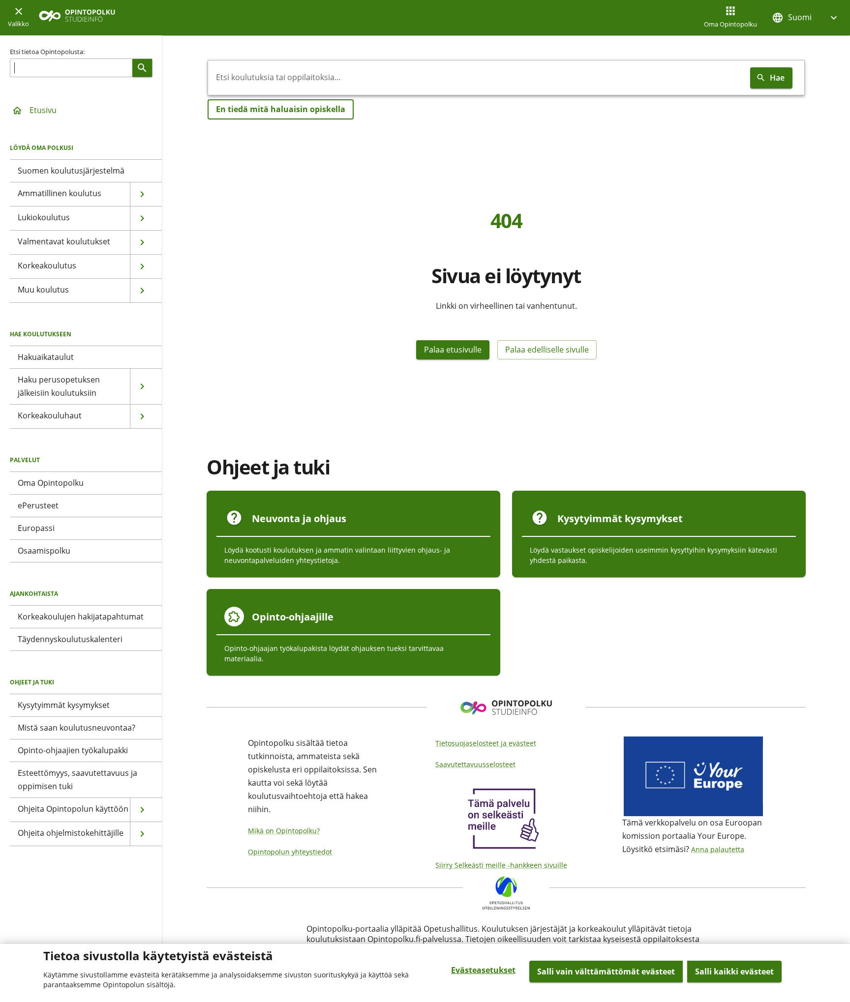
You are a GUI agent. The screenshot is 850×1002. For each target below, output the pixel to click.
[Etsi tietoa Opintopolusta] (142, 68)
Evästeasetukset (483, 970)
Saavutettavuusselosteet (475, 764)
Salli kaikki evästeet (734, 971)
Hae (777, 77)
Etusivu (43, 110)
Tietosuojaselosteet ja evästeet (485, 743)
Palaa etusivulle (453, 349)
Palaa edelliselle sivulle (547, 349)
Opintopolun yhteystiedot (290, 851)
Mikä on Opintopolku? (284, 830)
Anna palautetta (717, 849)
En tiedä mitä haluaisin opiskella (280, 109)
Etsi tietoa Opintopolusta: (47, 51)
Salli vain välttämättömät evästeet (606, 971)
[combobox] (477, 78)
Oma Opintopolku (730, 24)
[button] (806, 17)
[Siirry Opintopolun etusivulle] (77, 18)
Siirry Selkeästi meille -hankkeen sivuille (501, 865)
